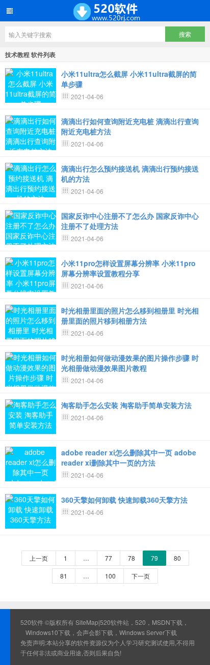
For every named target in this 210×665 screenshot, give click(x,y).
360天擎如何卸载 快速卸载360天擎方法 (124, 500)
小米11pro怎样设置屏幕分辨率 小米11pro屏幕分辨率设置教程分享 (128, 268)
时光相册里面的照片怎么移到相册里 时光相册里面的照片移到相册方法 (130, 315)
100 (110, 575)
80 (177, 558)
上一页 (39, 558)
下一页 (141, 575)
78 (131, 558)
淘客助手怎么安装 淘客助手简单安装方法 (126, 405)
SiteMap (86, 622)
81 (63, 575)
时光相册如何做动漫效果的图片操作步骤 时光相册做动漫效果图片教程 (130, 363)
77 (108, 558)
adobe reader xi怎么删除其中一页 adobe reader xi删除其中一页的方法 (128, 457)
